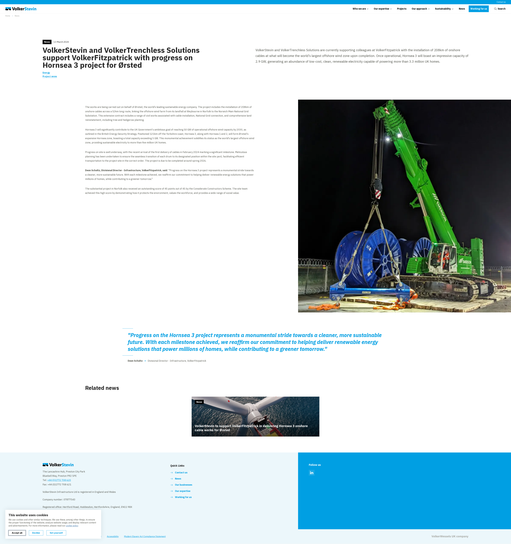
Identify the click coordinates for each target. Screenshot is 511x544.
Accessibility (113, 536)
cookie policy (72, 525)
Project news (50, 76)
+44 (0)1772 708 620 (59, 480)
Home (7, 16)
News (17, 16)
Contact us (501, 2)
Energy (46, 72)
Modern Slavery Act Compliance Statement (145, 536)
